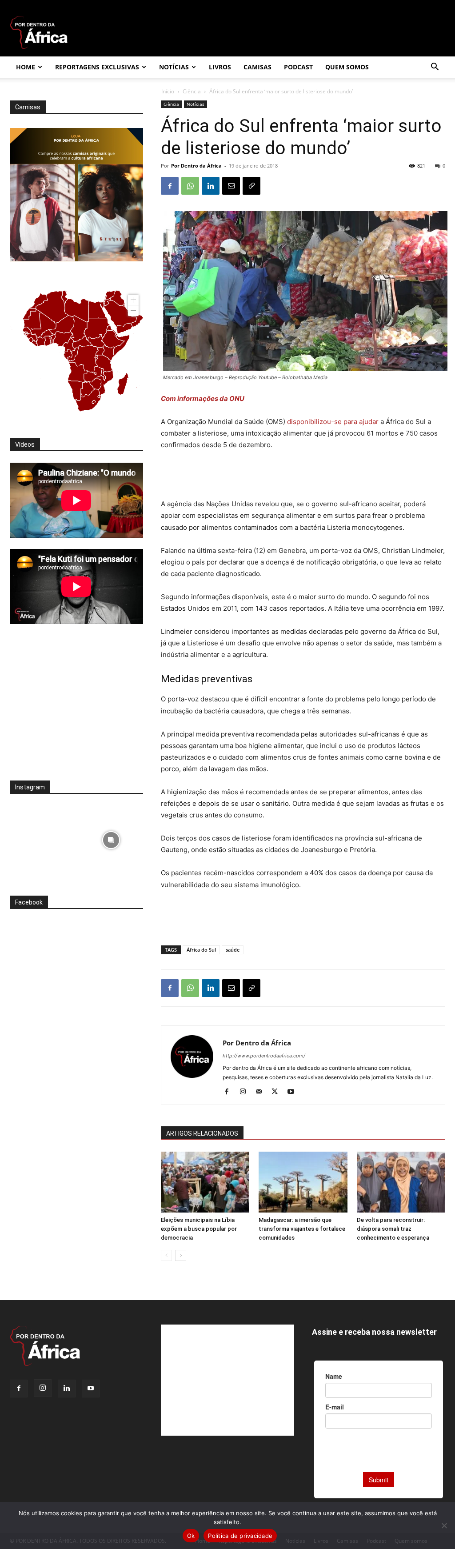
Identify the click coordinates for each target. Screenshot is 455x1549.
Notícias (174, 67)
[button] (434, 68)
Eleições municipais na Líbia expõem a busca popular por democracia (199, 1229)
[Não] (443, 1525)
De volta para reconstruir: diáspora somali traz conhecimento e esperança (393, 1229)
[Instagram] (246, 1092)
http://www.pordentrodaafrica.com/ (264, 1056)
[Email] (231, 186)
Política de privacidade (240, 1535)
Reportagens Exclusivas (97, 67)
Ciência (192, 91)
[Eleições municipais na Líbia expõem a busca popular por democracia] (205, 1182)
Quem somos (347, 67)
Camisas (257, 67)
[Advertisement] (303, 475)
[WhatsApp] (190, 186)
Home (25, 67)
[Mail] (262, 1092)
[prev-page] (166, 1255)
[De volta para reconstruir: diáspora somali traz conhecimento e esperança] (401, 1182)
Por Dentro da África (196, 165)
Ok (191, 1535)
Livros (220, 67)
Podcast (298, 67)
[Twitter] (278, 1092)
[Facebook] (170, 186)
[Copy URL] (251, 186)
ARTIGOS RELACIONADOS (202, 1133)
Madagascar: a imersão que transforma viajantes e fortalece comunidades (302, 1229)
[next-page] (180, 1255)
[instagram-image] (42, 837)
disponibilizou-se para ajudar (333, 421)
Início (167, 91)
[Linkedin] (211, 186)
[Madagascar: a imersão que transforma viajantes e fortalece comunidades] (303, 1182)
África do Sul (201, 949)
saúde (232, 949)
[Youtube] (294, 1092)
